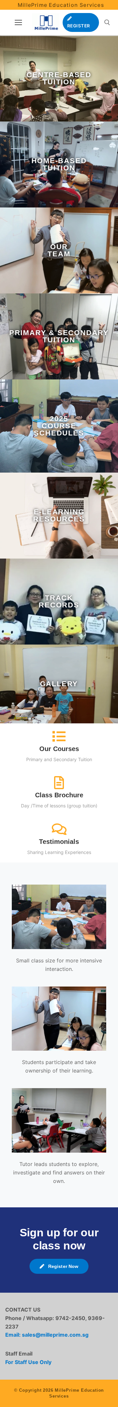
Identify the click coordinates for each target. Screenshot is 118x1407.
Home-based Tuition (59, 164)
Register (78, 25)
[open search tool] (107, 22)
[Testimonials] (59, 829)
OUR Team (59, 250)
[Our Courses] (59, 736)
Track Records (59, 601)
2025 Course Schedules (59, 426)
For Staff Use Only (28, 1362)
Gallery (59, 684)
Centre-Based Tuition (59, 78)
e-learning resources (59, 515)
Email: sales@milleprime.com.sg (46, 1334)
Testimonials (59, 841)
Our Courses (59, 748)
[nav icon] (18, 22)
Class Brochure (59, 795)
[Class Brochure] (59, 782)
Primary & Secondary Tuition (59, 336)
